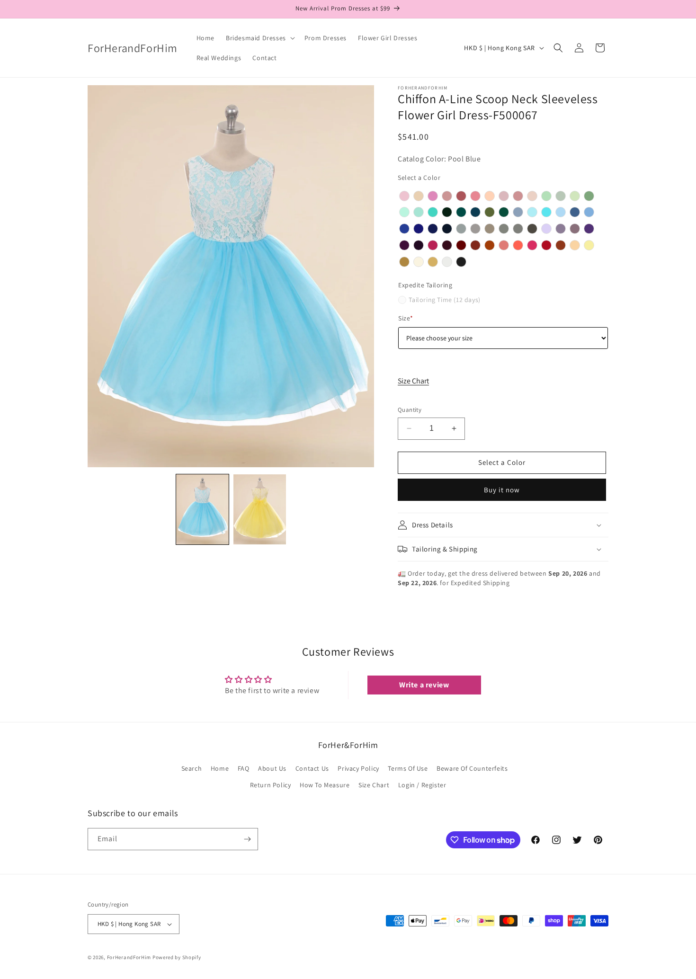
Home (220, 768)
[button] (259, 38)
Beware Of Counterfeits (472, 768)
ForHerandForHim (129, 957)
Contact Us (312, 768)
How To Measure (324, 785)
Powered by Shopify (176, 957)
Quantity (409, 410)
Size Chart (413, 381)
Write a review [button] (424, 685)
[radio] (404, 196)
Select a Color (419, 177)
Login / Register (422, 785)
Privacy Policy (358, 768)
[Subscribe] (247, 839)
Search (191, 768)
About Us (272, 768)
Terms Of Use (408, 768)
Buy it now (502, 489)
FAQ (244, 768)
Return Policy (270, 785)
